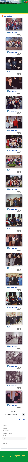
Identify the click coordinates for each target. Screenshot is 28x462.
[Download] (20, 34)
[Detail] (18, 34)
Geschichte (5, 440)
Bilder (4, 438)
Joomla (23, 455)
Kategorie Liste (8, 16)
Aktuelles (5, 428)
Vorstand (5, 443)
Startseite (5, 425)
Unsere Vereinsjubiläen (7, 433)
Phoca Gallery (23, 420)
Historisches (13, 32)
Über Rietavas (6, 435)
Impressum (5, 446)
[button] (24, 433)
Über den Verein (6, 430)
